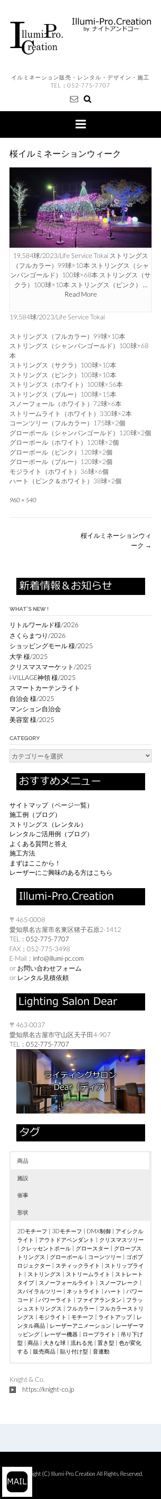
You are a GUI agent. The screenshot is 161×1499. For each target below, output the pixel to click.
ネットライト (83, 1291)
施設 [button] (22, 1177)
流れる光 (81, 1342)
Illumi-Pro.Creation (74, 1473)
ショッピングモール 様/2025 (51, 645)
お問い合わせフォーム (49, 968)
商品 (33, 1342)
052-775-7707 (88, 85)
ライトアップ (115, 1317)
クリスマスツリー (121, 1239)
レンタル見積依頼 (43, 977)
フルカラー (80, 1308)
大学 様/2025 (28, 656)
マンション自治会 (35, 709)
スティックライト (77, 1265)
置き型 (105, 1342)
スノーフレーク (118, 1282)
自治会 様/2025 (31, 698)
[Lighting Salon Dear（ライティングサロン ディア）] (80, 1080)
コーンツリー (105, 1256)
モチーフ (82, 1317)
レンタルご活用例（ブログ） (51, 833)
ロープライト (99, 1334)
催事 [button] (22, 1195)
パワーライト (55, 1299)
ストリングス (44, 1274)
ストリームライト (88, 1274)
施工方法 (22, 853)
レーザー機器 (61, 1334)
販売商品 (44, 1351)
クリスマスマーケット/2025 (50, 667)
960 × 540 (22, 500)
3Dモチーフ (67, 1231)
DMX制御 (99, 1231)
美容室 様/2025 (31, 719)
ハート (113, 1291)
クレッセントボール (46, 1248)
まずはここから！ (35, 863)
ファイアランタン (99, 1299)
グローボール (66, 1256)
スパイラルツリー (39, 1291)
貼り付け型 (74, 1351)
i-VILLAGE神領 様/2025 (42, 677)
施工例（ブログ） (35, 814)
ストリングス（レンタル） (48, 824)
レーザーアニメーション (80, 1325)
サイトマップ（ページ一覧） (51, 805)
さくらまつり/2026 (37, 635)
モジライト (53, 1317)
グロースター (92, 1248)
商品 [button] (22, 1160)
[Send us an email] (74, 98)
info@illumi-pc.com (58, 958)
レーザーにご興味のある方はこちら (60, 872)
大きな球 (54, 1342)
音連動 (101, 1351)
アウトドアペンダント (66, 1239)
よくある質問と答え (38, 843)
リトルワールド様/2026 (44, 624)
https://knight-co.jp (48, 1389)
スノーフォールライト (66, 1282)
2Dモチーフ (32, 1231)
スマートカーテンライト (44, 688)
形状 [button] (22, 1212)
